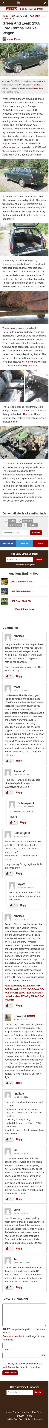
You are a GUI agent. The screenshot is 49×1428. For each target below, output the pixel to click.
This (25, 414)
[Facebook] (13, 1403)
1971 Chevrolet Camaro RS (24, 581)
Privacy (20, 1415)
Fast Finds (37, 1412)
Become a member (12, 1336)
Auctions (26, 1412)
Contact (16, 1412)
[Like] (7, 676)
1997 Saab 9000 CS (20, 601)
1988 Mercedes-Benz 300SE (25, 591)
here (24, 361)
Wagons (27, 521)
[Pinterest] (24, 1403)
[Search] (45, 3)
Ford (12, 521)
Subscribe (13, 1367)
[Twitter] (18, 1403)
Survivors (15, 525)
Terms (29, 1415)
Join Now (12, 9)
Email (44, 1355)
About (8, 1412)
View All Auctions (24, 609)
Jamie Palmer (14, 39)
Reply (19, 676)
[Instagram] (30, 1403)
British (32, 525)
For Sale (35, 16)
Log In (23, 9)
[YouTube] (36, 1403)
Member (31, 1016)
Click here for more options (24, 565)
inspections (38, 88)
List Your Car (36, 9)
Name (5, 1349)
